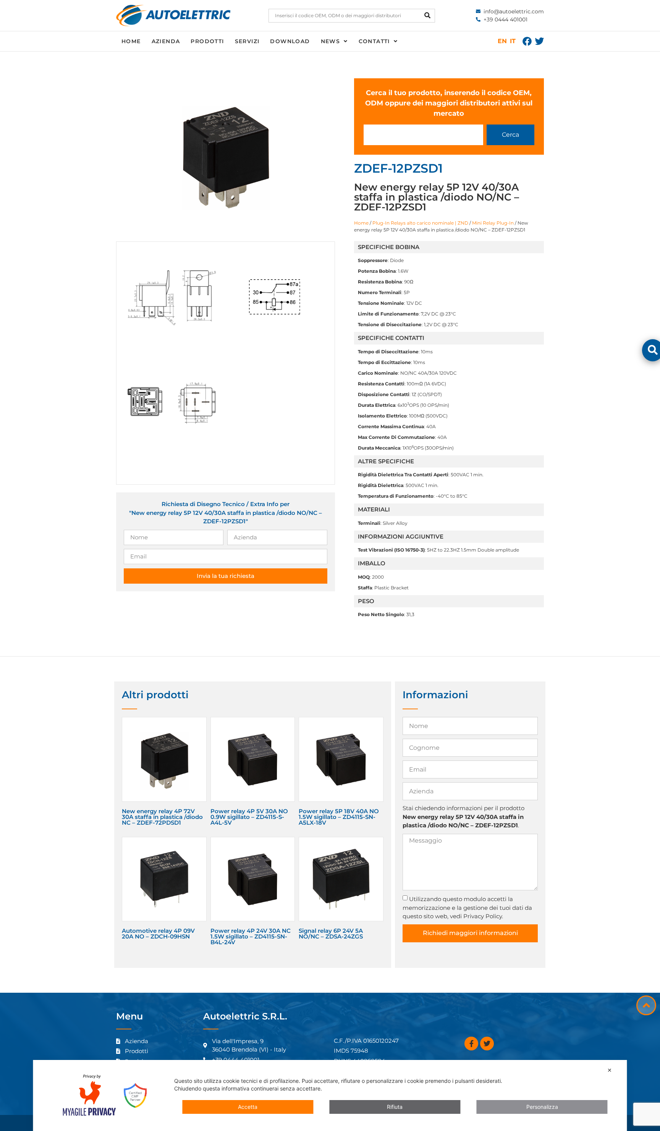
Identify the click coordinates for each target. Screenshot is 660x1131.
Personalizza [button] (542, 1106)
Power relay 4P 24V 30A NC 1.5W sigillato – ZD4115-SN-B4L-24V (250, 936)
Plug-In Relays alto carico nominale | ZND (420, 223)
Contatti (374, 41)
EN (502, 41)
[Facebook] (527, 41)
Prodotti (207, 41)
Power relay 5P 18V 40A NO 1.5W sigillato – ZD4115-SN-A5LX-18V (339, 816)
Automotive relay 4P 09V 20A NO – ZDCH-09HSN (158, 933)
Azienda (166, 41)
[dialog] (330, 1095)
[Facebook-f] (471, 1043)
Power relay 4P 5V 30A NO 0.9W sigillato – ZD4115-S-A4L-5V (249, 816)
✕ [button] (609, 1070)
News (330, 41)
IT (513, 41)
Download (290, 41)
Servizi (247, 41)
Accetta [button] (247, 1106)
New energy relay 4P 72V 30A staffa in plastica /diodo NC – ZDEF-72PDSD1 (162, 816)
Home (131, 41)
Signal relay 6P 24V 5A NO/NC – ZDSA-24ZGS (331, 933)
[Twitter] (539, 41)
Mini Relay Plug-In (493, 223)
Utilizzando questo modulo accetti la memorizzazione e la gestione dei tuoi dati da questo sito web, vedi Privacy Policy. (467, 907)
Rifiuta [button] (395, 1106)
